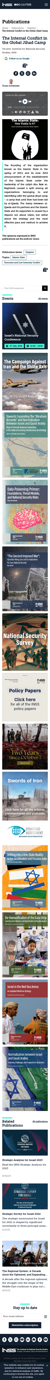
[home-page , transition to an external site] (34, 1339)
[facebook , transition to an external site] (15, 73)
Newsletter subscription (25, 1325)
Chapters (31, 28)
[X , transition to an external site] (22, 73)
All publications (40, 1121)
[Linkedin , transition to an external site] (34, 73)
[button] (45, 288)
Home (5, 28)
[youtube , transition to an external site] (22, 1339)
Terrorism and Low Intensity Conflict (22, 262)
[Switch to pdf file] (25, 66)
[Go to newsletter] (45, 1316)
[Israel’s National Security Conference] (25, 326)
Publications (18, 28)
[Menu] (44, 4)
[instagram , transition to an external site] (16, 1339)
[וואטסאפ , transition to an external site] (28, 73)
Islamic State (18, 257)
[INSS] (7, 4)
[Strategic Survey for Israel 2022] (25, 1207)
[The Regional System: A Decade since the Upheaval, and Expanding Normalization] (25, 1266)
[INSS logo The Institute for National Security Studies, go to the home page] (25, 1352)
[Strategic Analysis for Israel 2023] (25, 1154)
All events (43, 298)
